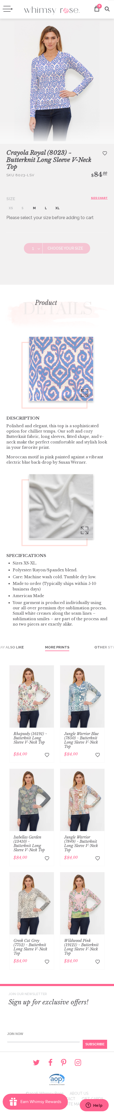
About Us (79, 1093)
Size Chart (99, 197)
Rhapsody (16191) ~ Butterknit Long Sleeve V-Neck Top (30, 738)
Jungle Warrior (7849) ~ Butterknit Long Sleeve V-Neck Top (81, 843)
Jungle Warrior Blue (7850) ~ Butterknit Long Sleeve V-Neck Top (81, 740)
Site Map (73, 1104)
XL (57, 208)
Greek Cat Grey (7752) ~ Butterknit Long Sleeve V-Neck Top (30, 947)
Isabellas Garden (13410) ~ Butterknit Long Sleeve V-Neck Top (29, 843)
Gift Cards (92, 1099)
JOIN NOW (15, 1034)
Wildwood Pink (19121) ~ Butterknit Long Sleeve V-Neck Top (81, 947)
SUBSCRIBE (94, 1044)
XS (11, 208)
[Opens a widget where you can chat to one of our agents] (94, 1105)
